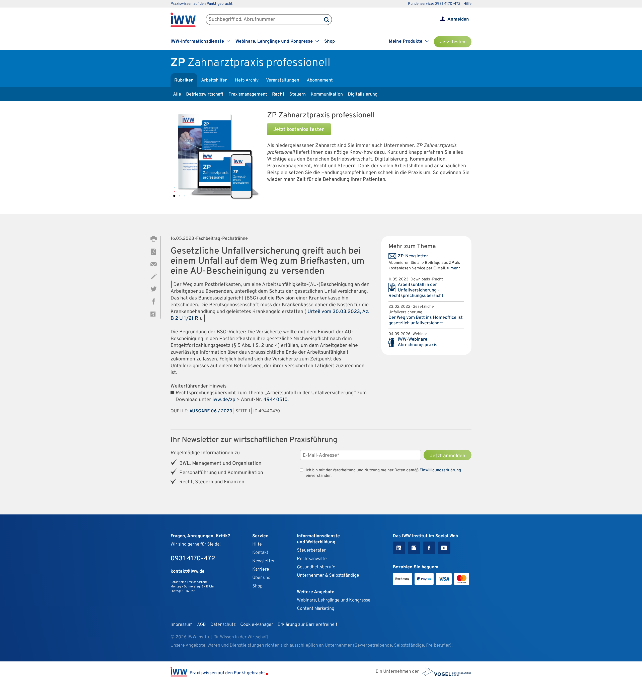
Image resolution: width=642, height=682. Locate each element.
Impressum (182, 625)
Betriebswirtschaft (204, 94)
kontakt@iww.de (187, 571)
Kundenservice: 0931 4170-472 (434, 4)
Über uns (261, 578)
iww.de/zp (223, 400)
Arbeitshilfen (214, 80)
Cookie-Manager (256, 625)
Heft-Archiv (247, 80)
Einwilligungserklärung (440, 470)
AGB (201, 625)
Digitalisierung (362, 94)
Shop (329, 41)
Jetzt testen (452, 42)
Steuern (297, 94)
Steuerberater (311, 550)
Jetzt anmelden (447, 456)
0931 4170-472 (193, 559)
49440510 (275, 400)
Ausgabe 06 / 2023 (210, 411)
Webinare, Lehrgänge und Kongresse (333, 600)
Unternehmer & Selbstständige (328, 575)
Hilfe (467, 4)
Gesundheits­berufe (316, 567)
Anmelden (458, 19)
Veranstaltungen (282, 80)
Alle (177, 94)
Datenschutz (223, 625)
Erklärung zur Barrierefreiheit (308, 625)
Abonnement (320, 80)
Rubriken (184, 80)
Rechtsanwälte (312, 559)
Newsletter (263, 561)
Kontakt (260, 553)
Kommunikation (327, 94)
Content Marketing (315, 609)
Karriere (260, 569)
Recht (278, 94)
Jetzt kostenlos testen (299, 129)
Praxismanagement (247, 94)
